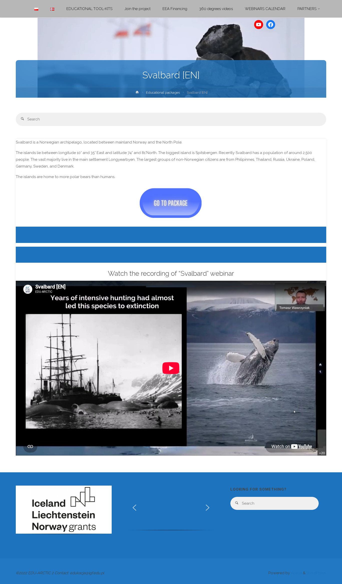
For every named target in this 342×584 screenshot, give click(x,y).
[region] (64, 512)
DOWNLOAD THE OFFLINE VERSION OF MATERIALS (171, 254)
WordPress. (316, 573)
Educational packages (163, 92)
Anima (296, 573)
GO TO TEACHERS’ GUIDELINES (171, 234)
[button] (24, 510)
